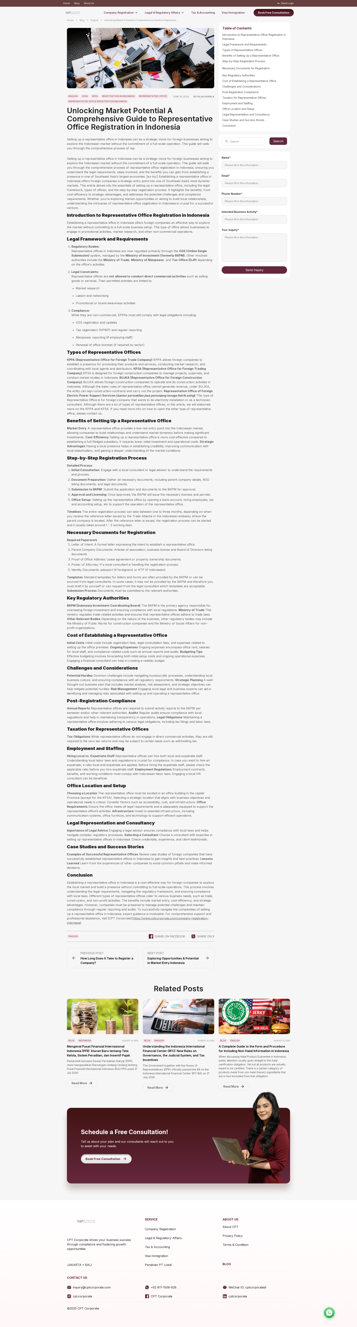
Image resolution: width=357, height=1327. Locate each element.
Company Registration (119, 12)
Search (278, 141)
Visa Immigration (233, 12)
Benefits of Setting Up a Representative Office (250, 55)
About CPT (230, 1227)
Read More (79, 1083)
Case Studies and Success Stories (243, 120)
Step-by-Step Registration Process (243, 61)
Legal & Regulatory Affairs (162, 12)
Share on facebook (170, 936)
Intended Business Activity (240, 211)
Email (226, 175)
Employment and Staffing (237, 103)
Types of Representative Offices (242, 50)
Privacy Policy (233, 1236)
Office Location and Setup (238, 108)
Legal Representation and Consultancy (246, 114)
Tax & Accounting (203, 12)
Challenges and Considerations (241, 86)
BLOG (227, 1264)
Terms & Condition (235, 1245)
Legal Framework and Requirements (244, 44)
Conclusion (229, 125)
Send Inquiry (254, 270)
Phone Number (232, 193)
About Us (89, 3)
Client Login (287, 3)
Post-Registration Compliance (240, 92)
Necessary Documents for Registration (246, 68)
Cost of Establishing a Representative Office (249, 80)
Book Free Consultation (273, 12)
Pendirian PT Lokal (158, 1265)
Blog (76, 3)
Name (226, 157)
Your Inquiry (230, 229)
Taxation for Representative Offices (244, 97)
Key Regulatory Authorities (238, 75)
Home (66, 3)
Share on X (205, 936)
